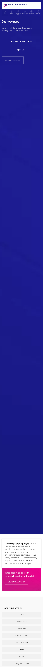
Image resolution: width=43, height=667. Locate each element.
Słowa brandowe (22, 642)
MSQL (22, 614)
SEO (5, 13)
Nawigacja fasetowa (22, 635)
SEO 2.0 (11, 13)
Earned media (22, 621)
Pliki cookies (22, 656)
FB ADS (38, 13)
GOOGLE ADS (25, 13)
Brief (22, 649)
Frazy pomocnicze (22, 663)
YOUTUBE (31, 13)
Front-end (22, 628)
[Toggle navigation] (37, 5)
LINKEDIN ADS (18, 13)
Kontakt (21, 49)
